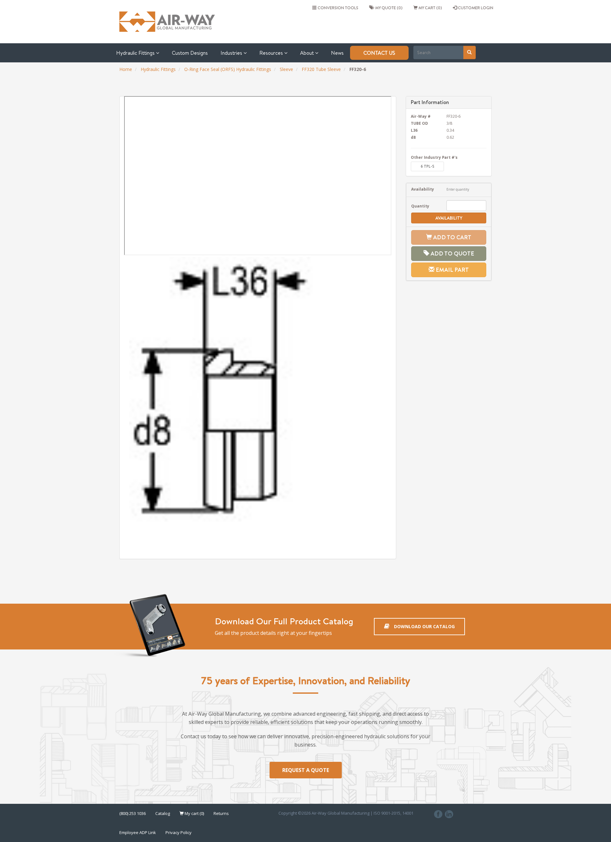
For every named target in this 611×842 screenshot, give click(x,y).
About (307, 52)
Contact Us (379, 52)
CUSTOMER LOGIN (475, 8)
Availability (422, 189)
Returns (221, 813)
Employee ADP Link (137, 832)
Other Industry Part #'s (434, 157)
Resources (271, 52)
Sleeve (286, 69)
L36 (414, 130)
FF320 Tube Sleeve (321, 69)
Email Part (451, 270)
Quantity (420, 205)
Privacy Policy (178, 832)
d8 (413, 137)
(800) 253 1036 (132, 813)
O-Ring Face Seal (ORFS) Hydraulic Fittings (227, 69)
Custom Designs (190, 52)
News (337, 52)
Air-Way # (421, 116)
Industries (232, 52)
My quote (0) (388, 8)
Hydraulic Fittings (136, 52)
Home (125, 69)
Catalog (162, 813)
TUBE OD (419, 123)
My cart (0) (430, 8)
